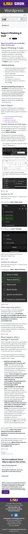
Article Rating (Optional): (9, 465)
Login (25, 15)
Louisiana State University (18, 529)
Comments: (5, 476)
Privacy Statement (14, 511)
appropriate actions (17, 88)
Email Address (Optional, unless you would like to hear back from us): (12, 470)
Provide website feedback (14, 509)
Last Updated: (3, 453)
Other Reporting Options (11, 122)
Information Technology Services (14, 518)
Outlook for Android (10, 120)
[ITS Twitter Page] (16, 515)
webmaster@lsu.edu (14, 507)
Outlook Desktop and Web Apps (13, 116)
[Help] (5, 19)
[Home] (3, 19)
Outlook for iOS (8, 118)
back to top (4, 191)
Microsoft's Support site (7, 256)
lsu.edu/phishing (6, 102)
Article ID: (3, 452)
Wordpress (14, 10)
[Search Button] (22, 19)
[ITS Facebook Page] (12, 515)
